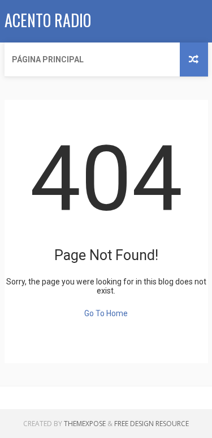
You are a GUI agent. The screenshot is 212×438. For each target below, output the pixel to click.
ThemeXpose (85, 423)
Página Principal (48, 59)
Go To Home (106, 313)
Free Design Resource (151, 423)
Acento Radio (48, 20)
